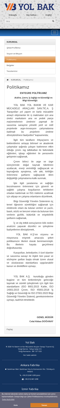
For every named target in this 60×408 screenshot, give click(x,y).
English (48, 15)
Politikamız (11, 59)
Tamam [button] (44, 405)
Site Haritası (31, 15)
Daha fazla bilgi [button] (8, 400)
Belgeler (10, 65)
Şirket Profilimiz (14, 47)
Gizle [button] (16, 405)
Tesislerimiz (12, 71)
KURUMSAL (16, 79)
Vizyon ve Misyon (14, 53)
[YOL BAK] (30, 6)
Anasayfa (13, 15)
